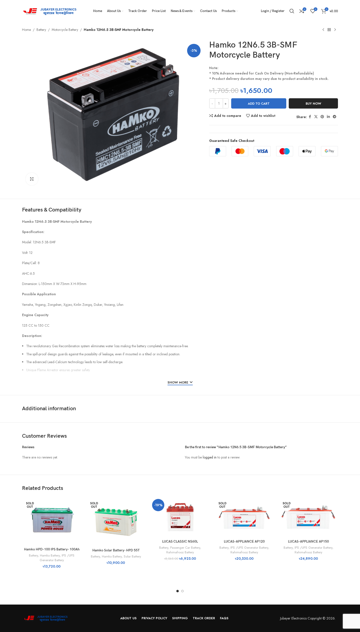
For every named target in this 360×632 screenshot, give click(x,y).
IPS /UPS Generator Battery (57, 557)
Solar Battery (132, 556)
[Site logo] (51, 10)
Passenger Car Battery (185, 547)
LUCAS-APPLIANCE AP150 (308, 541)
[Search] (292, 11)
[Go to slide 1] (177, 591)
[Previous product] (323, 30)
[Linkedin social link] (328, 116)
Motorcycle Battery (65, 29)
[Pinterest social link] (322, 116)
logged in (209, 457)
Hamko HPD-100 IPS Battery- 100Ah (52, 549)
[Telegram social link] (334, 116)
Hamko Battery (50, 555)
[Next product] (335, 30)
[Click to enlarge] (32, 179)
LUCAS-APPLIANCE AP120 (244, 541)
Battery (41, 29)
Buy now (313, 103)
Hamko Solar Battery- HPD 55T (116, 550)
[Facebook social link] (310, 116)
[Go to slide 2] (182, 591)
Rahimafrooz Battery (180, 552)
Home (26, 29)
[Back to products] (329, 30)
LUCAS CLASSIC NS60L (180, 541)
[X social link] (316, 116)
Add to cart (259, 103)
